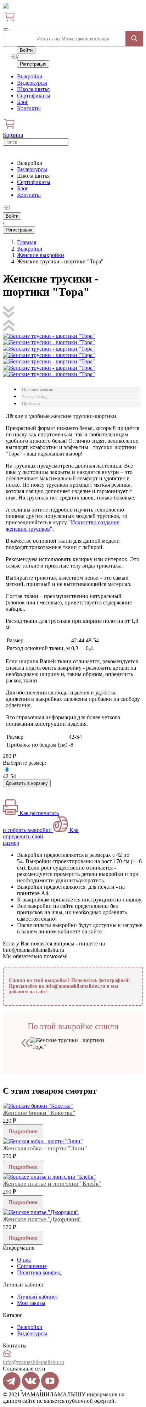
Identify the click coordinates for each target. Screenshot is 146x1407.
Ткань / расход (34, 396)
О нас (24, 1260)
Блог (22, 102)
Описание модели (37, 389)
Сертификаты (33, 96)
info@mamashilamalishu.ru (33, 1362)
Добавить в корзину (27, 783)
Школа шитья (33, 89)
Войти (26, 50)
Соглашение (32, 1266)
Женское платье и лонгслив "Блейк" (52, 1183)
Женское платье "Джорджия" (42, 1219)
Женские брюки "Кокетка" (39, 1112)
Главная (26, 242)
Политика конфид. (39, 1272)
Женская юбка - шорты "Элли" (45, 1148)
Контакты (29, 108)
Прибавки (31, 403)
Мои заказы (31, 1303)
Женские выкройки (40, 255)
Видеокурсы (32, 83)
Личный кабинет (37, 1297)
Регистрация (33, 64)
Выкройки (30, 76)
